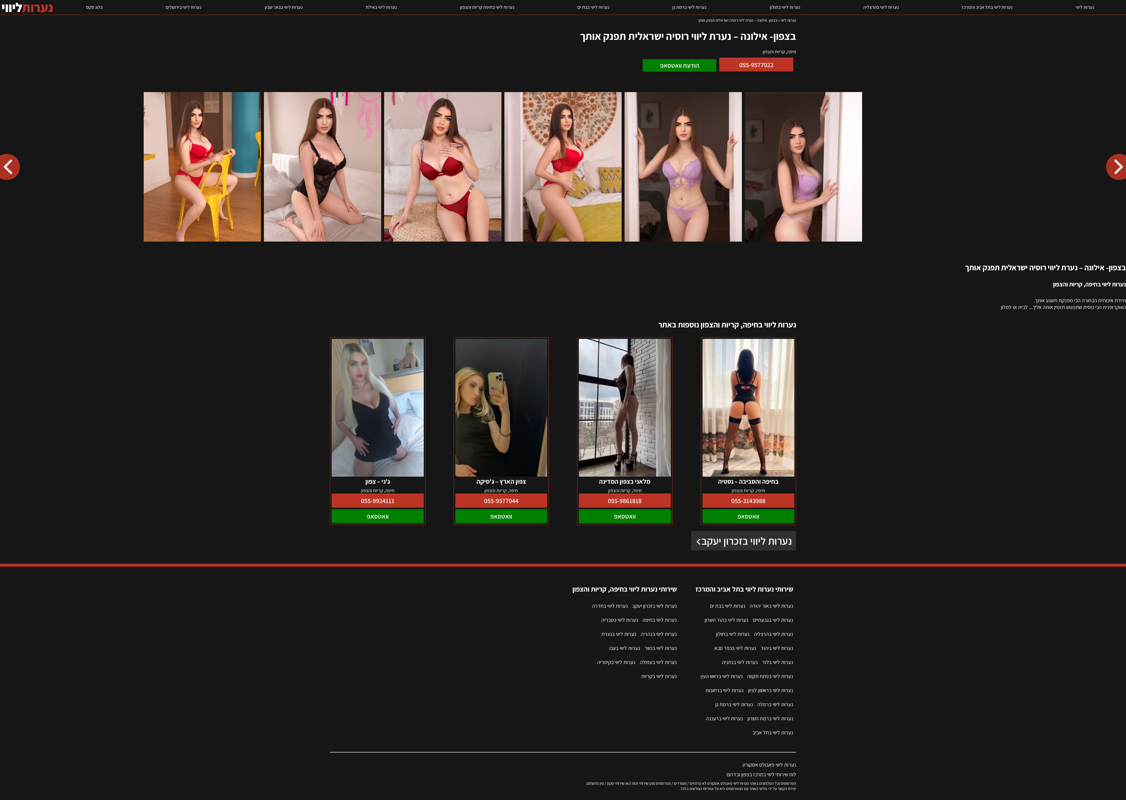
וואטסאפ (748, 516)
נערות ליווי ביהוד (777, 648)
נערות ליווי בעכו (624, 648)
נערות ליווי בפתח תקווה (770, 676)
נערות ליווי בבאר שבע (283, 7)
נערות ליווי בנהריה (659, 634)
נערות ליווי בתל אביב (772, 732)
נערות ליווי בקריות (659, 676)
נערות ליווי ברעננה (724, 718)
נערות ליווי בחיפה (659, 619)
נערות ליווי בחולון (785, 7)
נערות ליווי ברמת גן (689, 7)
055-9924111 (377, 501)
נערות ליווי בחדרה (610, 605)
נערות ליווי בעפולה (658, 662)
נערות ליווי (1085, 7)
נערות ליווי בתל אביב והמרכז (987, 7)
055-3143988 (748, 501)
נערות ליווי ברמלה (775, 704)
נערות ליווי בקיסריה (616, 662)
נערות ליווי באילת (381, 7)
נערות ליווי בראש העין (722, 676)
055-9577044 (501, 501)
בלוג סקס (94, 7)
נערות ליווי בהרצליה (881, 7)
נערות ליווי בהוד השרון (726, 619)
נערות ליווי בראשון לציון (770, 690)
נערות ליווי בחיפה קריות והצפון (487, 7)
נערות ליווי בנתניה (740, 662)
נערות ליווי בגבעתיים (773, 619)
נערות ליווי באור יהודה (771, 605)
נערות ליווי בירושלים (183, 7)
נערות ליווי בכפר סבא (735, 648)
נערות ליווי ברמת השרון (770, 718)
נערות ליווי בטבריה (619, 619)
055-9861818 (625, 501)
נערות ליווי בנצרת (618, 634)
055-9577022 (756, 65)
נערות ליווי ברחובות (725, 690)
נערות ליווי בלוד (777, 662)
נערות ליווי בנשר (661, 648)
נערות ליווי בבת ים (593, 7)
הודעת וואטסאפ (679, 65)
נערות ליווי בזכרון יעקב (746, 541)
